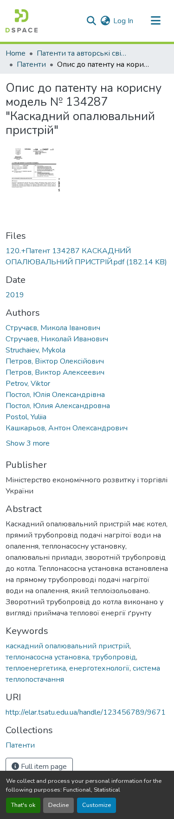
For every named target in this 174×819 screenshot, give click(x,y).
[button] (22, 20)
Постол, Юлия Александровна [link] (58, 406)
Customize (96, 805)
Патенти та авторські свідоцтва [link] (83, 53)
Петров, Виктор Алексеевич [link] (55, 372)
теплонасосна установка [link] (47, 657)
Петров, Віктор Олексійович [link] (55, 361)
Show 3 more (28, 443)
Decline (58, 805)
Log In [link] (123, 21)
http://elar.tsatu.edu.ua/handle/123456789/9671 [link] (86, 712)
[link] (87, 256)
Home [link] (16, 53)
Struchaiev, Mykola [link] (35, 350)
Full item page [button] (43, 766)
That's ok (23, 805)
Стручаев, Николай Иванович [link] (57, 339)
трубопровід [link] (114, 657)
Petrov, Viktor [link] (28, 383)
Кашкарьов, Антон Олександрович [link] (67, 428)
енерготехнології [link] (99, 668)
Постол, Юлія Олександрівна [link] (55, 395)
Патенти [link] (31, 64)
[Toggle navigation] (155, 21)
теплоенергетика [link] (36, 668)
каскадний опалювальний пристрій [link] (67, 646)
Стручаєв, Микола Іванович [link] (53, 328)
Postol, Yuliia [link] (26, 417)
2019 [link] (15, 295)
